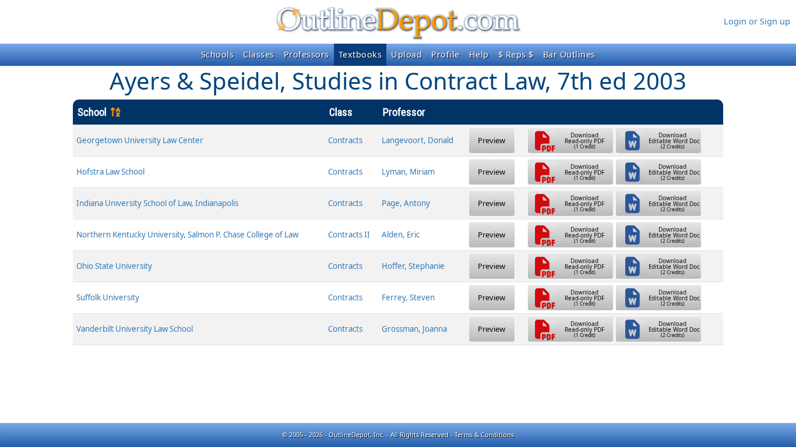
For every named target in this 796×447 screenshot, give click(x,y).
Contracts (345, 140)
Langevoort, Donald (417, 140)
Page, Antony (406, 203)
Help (479, 54)
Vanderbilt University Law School (134, 329)
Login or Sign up (757, 21)
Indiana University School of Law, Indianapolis (157, 203)
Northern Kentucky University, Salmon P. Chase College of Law (187, 234)
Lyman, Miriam (408, 171)
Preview (491, 140)
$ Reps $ (516, 54)
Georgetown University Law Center (139, 140)
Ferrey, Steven (408, 297)
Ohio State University (114, 266)
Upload (406, 54)
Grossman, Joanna (414, 329)
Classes (258, 54)
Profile (445, 54)
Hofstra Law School (110, 171)
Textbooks (360, 54)
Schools (217, 54)
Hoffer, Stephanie (413, 266)
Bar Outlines (569, 54)
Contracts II (349, 234)
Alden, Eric (401, 234)
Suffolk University (107, 297)
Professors (306, 54)
